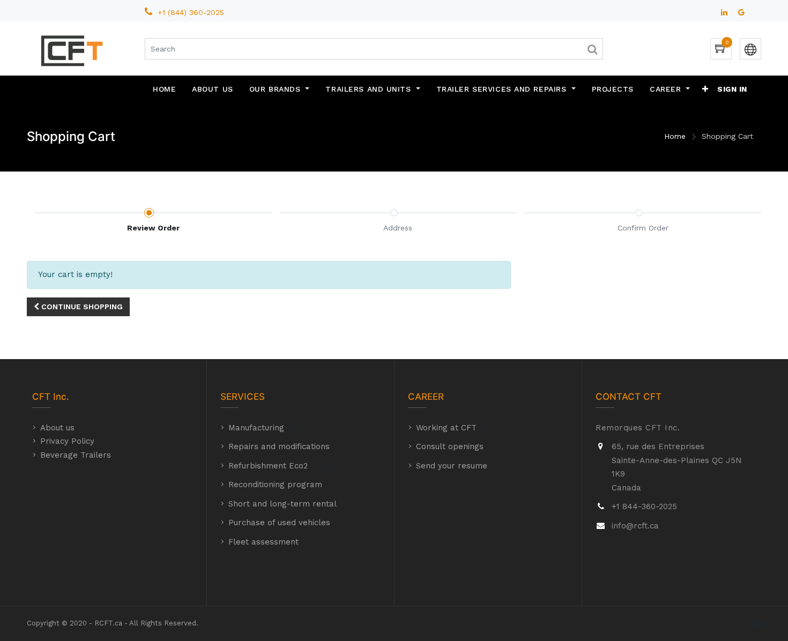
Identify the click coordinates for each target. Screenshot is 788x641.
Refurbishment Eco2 (268, 466)
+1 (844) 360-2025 (192, 12)
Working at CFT (446, 428)
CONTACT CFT (628, 396)
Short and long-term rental (282, 504)
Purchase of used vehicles (279, 522)
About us (57, 428)
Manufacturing (256, 428)
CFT (41, 396)
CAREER (426, 396)
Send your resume (451, 466)
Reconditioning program (275, 484)
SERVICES (242, 396)
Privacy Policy (67, 441)
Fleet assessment (263, 542)
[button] (705, 89)
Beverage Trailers (75, 455)
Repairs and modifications (279, 446)
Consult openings (450, 446)
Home (675, 136)
